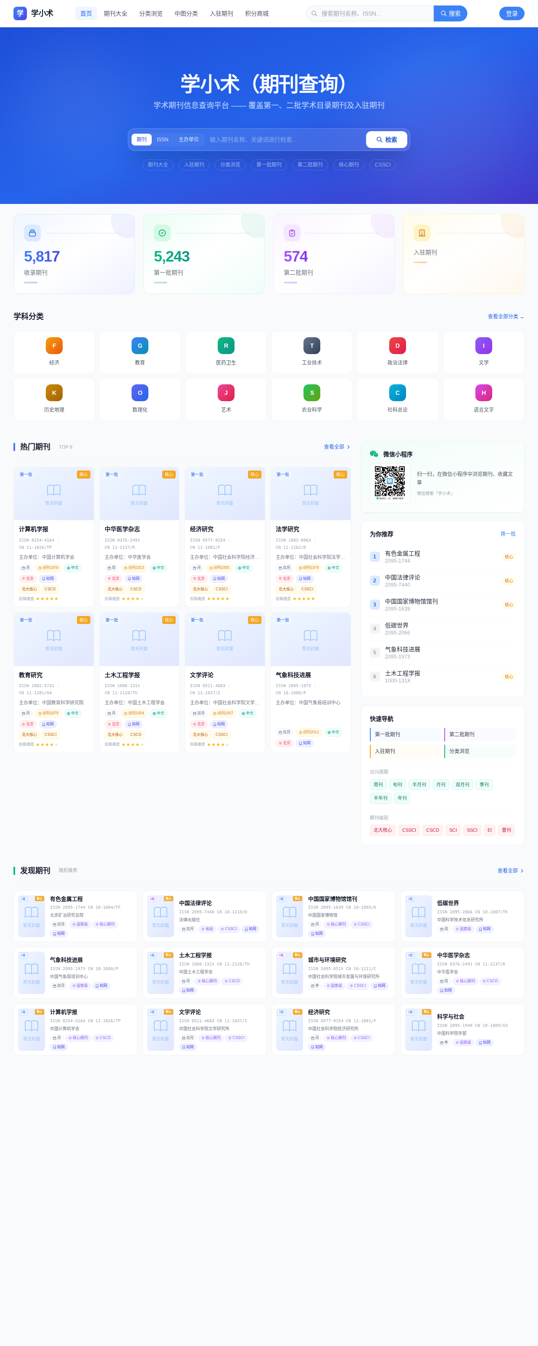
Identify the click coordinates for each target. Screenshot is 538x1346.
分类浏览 (151, 13)
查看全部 (334, 447)
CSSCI (382, 165)
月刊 (441, 784)
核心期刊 (349, 165)
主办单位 (189, 140)
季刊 (484, 784)
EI (490, 830)
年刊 (402, 798)
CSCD (432, 830)
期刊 (142, 140)
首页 (86, 13)
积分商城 (257, 13)
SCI (453, 830)
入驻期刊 (221, 13)
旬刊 (397, 784)
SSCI (472, 830)
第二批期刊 (310, 165)
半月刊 (419, 784)
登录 (512, 13)
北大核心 (383, 830)
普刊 (506, 830)
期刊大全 (115, 13)
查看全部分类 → (506, 317)
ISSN (163, 140)
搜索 (455, 13)
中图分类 (186, 13)
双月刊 (462, 784)
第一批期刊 (269, 165)
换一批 (508, 534)
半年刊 (381, 798)
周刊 (378, 784)
